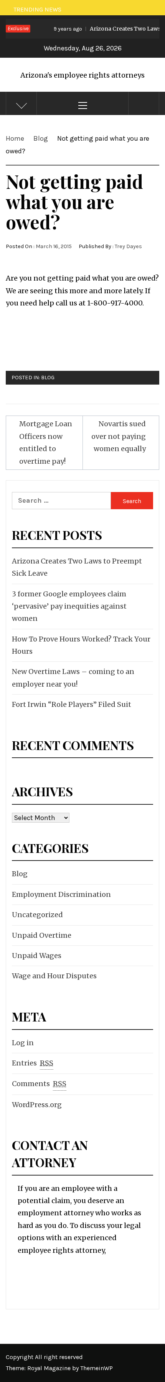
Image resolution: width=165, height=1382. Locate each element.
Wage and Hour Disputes (54, 975)
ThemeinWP (96, 1368)
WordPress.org (37, 1104)
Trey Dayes (128, 246)
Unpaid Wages (36, 955)
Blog (47, 377)
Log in (23, 1042)
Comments (39, 1083)
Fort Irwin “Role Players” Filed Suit (71, 704)
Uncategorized (37, 914)
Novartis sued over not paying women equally (118, 436)
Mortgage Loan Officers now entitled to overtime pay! (45, 442)
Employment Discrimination (61, 894)
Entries (32, 1063)
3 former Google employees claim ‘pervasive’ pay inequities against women (69, 606)
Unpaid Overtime (41, 935)
